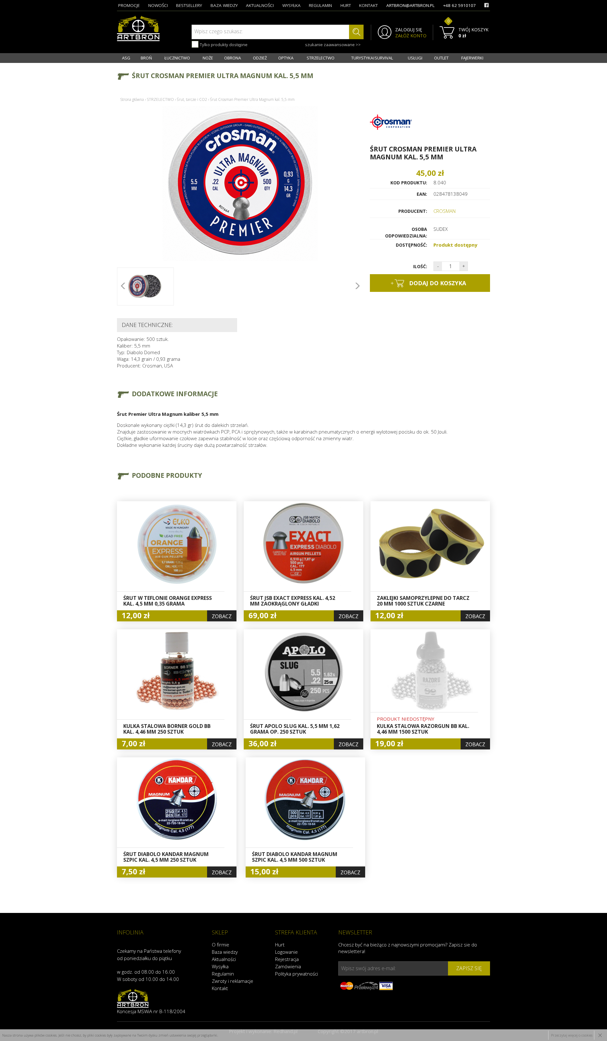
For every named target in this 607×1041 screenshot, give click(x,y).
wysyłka (291, 5)
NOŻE (208, 58)
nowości (158, 5)
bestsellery (189, 5)
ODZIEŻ (260, 58)
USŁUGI (415, 58)
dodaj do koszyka (428, 283)
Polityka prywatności (296, 973)
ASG (126, 58)
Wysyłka (220, 966)
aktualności (260, 5)
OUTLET (441, 58)
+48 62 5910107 (459, 5)
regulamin (320, 5)
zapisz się (469, 968)
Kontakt (220, 988)
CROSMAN (444, 211)
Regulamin (223, 973)
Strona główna (132, 99)
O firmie (220, 944)
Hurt (280, 944)
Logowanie (286, 952)
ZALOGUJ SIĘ (408, 30)
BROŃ (146, 58)
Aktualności (224, 959)
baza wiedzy (224, 5)
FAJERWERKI (472, 58)
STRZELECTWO (320, 58)
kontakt (368, 5)
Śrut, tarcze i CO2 (192, 99)
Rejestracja (287, 959)
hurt (345, 5)
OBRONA (232, 58)
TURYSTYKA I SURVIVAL (372, 58)
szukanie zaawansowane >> (333, 44)
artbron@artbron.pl (410, 5)
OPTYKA (285, 58)
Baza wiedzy (225, 952)
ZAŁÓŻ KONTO (410, 36)
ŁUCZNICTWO (177, 58)
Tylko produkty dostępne (223, 44)
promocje (129, 5)
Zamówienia (288, 966)
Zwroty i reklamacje (232, 981)
